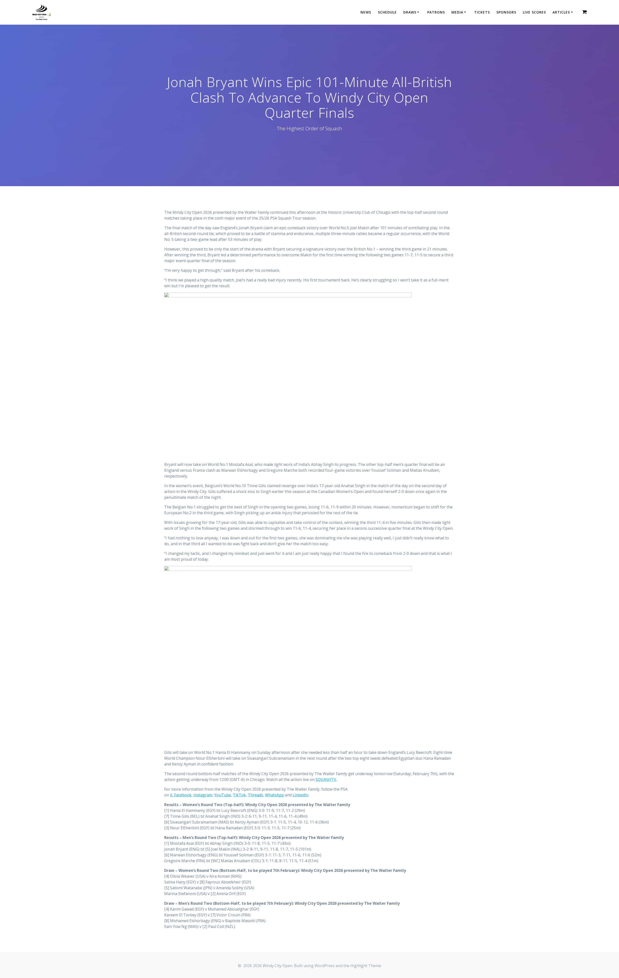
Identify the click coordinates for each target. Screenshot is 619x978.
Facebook (182, 795)
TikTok (239, 795)
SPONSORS (506, 12)
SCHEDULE (387, 12)
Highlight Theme (365, 965)
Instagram (202, 795)
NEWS (366, 12)
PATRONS (436, 12)
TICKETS (482, 12)
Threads (255, 795)
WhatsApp (274, 795)
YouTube (222, 795)
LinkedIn (300, 795)
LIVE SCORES (534, 12)
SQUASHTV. (326, 779)
